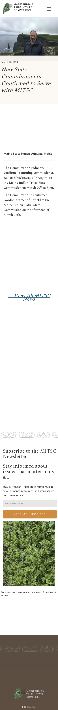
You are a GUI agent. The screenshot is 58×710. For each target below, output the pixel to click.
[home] (17, 9)
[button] (49, 9)
